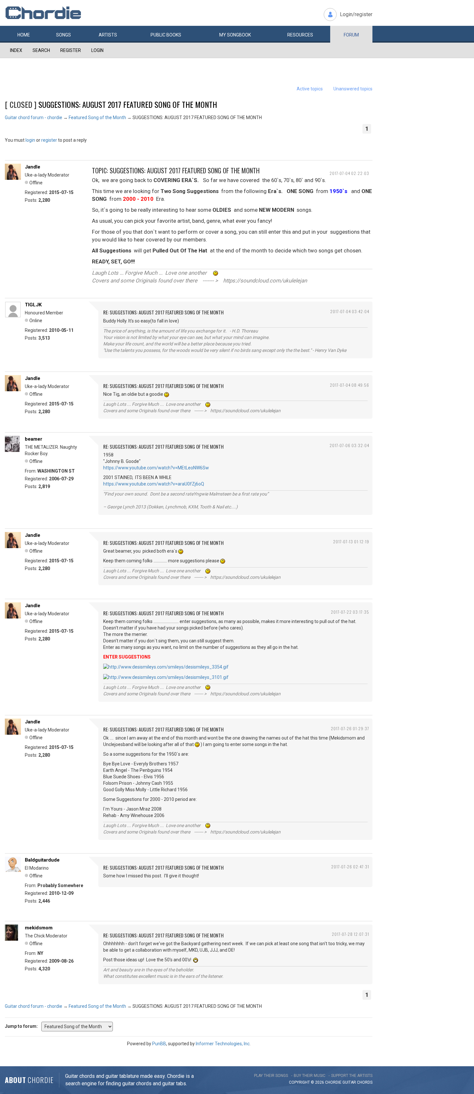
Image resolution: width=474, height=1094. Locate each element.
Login (97, 50)
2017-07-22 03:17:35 (350, 612)
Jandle (32, 167)
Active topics (310, 88)
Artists (108, 34)
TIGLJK (33, 305)
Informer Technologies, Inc (223, 1043)
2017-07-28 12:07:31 (350, 934)
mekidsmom (39, 928)
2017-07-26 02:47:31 (350, 866)
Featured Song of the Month (97, 117)
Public (166, 34)
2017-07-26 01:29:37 (350, 728)
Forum (351, 34)
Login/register (356, 14)
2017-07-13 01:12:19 (351, 541)
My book (235, 34)
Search (41, 50)
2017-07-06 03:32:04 (349, 445)
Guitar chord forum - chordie (33, 117)
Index (16, 50)
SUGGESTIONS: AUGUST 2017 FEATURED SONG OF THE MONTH (127, 104)
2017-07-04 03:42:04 (349, 311)
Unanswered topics (352, 88)
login (30, 140)
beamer (33, 439)
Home (23, 34)
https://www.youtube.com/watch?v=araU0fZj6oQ (153, 483)
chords (364, 1082)
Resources (300, 34)
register (49, 140)
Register (70, 50)
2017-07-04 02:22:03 (349, 173)
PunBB (159, 1043)
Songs (63, 34)
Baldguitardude (42, 860)
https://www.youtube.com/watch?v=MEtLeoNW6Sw (156, 467)
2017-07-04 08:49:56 (349, 385)
